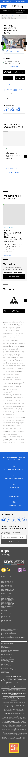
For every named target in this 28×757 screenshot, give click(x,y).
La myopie (3, 646)
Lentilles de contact (6, 613)
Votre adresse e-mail (11, 533)
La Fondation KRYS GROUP (8, 663)
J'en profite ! (19, 12)
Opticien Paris (5, 702)
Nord (20, 15)
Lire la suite (8, 255)
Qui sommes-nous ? (6, 657)
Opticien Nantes (17, 704)
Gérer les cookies (5, 672)
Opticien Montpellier (20, 705)
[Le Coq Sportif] (14, 300)
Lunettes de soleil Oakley (7, 606)
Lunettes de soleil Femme (7, 598)
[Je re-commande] (18, 6)
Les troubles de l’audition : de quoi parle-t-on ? (12, 628)
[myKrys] (15, 6)
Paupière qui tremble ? (6, 651)
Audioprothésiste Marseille (17, 713)
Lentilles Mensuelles (6, 620)
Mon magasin (21, 1)
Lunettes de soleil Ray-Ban (7, 603)
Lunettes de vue (5, 580)
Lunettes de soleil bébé (6, 602)
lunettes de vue (15, 717)
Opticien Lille (12, 705)
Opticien (10, 15)
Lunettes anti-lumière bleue (7, 589)
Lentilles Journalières (6, 617)
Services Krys (4, 644)
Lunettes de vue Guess (6, 585)
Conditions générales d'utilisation (9, 669)
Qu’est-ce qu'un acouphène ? (8, 632)
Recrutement (4, 664)
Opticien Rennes (7, 706)
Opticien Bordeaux (7, 704)
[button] (21, 6)
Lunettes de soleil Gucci (7, 604)
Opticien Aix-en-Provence (14, 708)
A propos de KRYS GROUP (7, 661)
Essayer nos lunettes (15, 311)
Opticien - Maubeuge (7, 17)
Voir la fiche (14, 173)
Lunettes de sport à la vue (7, 590)
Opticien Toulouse (14, 702)
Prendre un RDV (7, 1)
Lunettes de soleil (5, 596)
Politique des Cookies (6, 668)
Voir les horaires (14, 66)
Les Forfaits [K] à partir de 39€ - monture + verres (13, 588)
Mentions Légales (5, 667)
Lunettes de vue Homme (7, 582)
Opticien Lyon (22, 702)
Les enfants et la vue (6, 647)
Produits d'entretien (6, 621)
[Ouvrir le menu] (25, 6)
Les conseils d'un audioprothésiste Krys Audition (13, 637)
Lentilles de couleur (6, 616)
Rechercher (14, 276)
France (15, 15)
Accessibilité (4, 671)
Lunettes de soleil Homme (7, 599)
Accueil (4, 15)
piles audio (8, 718)
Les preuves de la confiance (7, 659)
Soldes (3, 607)
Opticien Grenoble (16, 706)
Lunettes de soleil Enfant (7, 600)
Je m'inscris (14, 541)
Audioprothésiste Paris (9, 710)
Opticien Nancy (19, 709)
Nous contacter (10, 683)
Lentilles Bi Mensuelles (6, 619)
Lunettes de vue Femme (7, 581)
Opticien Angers (11, 709)
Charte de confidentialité (7, 665)
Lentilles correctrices (6, 615)
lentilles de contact (7, 717)
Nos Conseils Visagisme (7, 643)
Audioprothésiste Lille (12, 712)
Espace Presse (4, 660)
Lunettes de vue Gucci (6, 586)
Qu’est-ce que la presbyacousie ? (9, 634)
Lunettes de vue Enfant (6, 584)
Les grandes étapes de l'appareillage (9, 629)
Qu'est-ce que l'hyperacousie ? (8, 633)
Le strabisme (4, 648)
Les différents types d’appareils (8, 630)
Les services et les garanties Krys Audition (11, 636)
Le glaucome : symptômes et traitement (10, 650)
